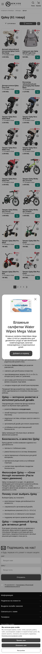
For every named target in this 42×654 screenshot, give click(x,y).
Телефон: (5, 617)
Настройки (21, 650)
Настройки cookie (7, 624)
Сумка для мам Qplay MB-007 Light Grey (30, 52)
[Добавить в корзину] (17, 57)
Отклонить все (21, 645)
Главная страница (7, 10)
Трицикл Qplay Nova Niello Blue (30, 117)
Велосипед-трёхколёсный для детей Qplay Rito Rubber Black (31, 84)
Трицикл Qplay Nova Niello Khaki (30, 148)
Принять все (21, 640)
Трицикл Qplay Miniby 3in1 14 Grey (10, 210)
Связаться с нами (9, 612)
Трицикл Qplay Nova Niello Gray (9, 148)
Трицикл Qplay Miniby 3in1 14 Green (30, 179)
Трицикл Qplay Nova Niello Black (9, 117)
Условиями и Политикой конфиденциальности (19, 585)
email (3, 565)
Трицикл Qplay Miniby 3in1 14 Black (30, 210)
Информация (7, 595)
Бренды (18, 10)
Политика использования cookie (12, 636)
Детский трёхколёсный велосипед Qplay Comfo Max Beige (10, 51)
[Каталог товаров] (2, 4)
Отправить (21, 577)
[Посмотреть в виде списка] (38, 23)
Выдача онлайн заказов (12, 606)
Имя (3, 556)
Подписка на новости (10, 601)
